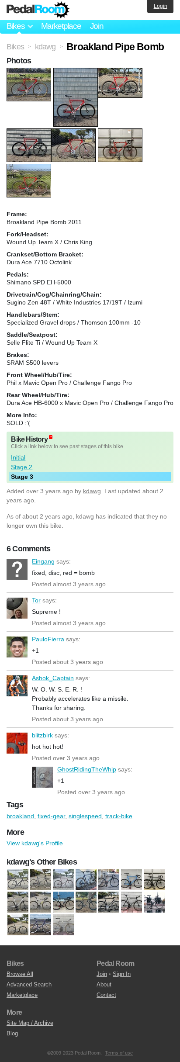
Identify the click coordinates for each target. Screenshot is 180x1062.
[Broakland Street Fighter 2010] (18, 902)
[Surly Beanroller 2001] (63, 879)
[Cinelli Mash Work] (63, 902)
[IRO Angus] (131, 902)
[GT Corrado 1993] (86, 902)
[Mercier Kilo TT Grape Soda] (40, 925)
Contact (106, 995)
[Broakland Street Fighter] (131, 879)
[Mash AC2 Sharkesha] (18, 925)
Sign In (122, 974)
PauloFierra (17, 647)
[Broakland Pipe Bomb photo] (30, 72)
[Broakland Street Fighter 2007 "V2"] (18, 879)
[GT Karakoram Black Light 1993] (40, 879)
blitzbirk (17, 743)
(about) (50, 437)
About (104, 984)
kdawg (92, 491)
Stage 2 (21, 467)
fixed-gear (51, 816)
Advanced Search (29, 984)
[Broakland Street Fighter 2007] (154, 879)
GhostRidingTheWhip (42, 777)
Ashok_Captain (17, 685)
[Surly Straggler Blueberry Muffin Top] (86, 879)
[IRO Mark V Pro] (154, 902)
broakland (20, 816)
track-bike (118, 816)
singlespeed (85, 816)
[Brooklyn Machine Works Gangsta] (40, 902)
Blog (12, 1033)
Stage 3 (22, 476)
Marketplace (61, 26)
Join (97, 26)
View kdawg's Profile (35, 843)
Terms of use (119, 1052)
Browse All (20, 974)
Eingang (17, 569)
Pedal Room (38, 10)
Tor (17, 608)
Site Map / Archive (30, 1023)
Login (160, 6)
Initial (18, 457)
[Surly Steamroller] (63, 925)
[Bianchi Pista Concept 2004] (108, 879)
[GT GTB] (108, 902)
